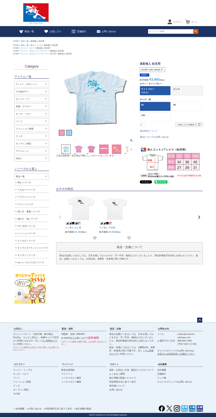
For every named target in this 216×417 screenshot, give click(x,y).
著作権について (117, 385)
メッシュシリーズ (26, 233)
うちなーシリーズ (26, 189)
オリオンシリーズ (26, 255)
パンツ (19, 121)
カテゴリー (19, 364)
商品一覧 (29, 31)
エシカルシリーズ (26, 240)
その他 (16, 393)
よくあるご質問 (117, 374)
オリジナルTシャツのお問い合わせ (174, 381)
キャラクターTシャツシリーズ (33, 248)
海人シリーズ (36, 45)
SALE (18, 158)
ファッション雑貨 (25, 128)
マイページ (67, 364)
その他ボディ (22, 91)
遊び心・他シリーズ (27, 219)
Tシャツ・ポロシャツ (30, 51)
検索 (195, 31)
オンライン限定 (23, 143)
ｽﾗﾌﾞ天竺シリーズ (26, 226)
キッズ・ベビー (27, 48)
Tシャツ (44, 51)
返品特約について (148, 131)
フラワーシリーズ (26, 197)
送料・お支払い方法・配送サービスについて (131, 370)
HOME (16, 41)
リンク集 (161, 378)
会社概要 (162, 364)
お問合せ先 (163, 328)
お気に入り (55, 31)
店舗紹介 (81, 31)
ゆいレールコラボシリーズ (31, 262)
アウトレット (22, 151)
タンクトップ (22, 99)
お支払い (18, 328)
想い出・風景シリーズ (29, 211)
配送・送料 (67, 328)
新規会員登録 (67, 370)
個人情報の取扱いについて (122, 378)
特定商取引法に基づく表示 (122, 381)
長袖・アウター (23, 106)
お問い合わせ (109, 31)
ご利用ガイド (50, 340)
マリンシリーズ (25, 204)
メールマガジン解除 (71, 381)
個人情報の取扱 (83, 408)
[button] (60, 217)
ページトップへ (199, 320)
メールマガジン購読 (71, 378)
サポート (114, 364)
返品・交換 (115, 328)
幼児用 (53, 54)
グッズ (19, 136)
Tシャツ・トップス (22, 370)
